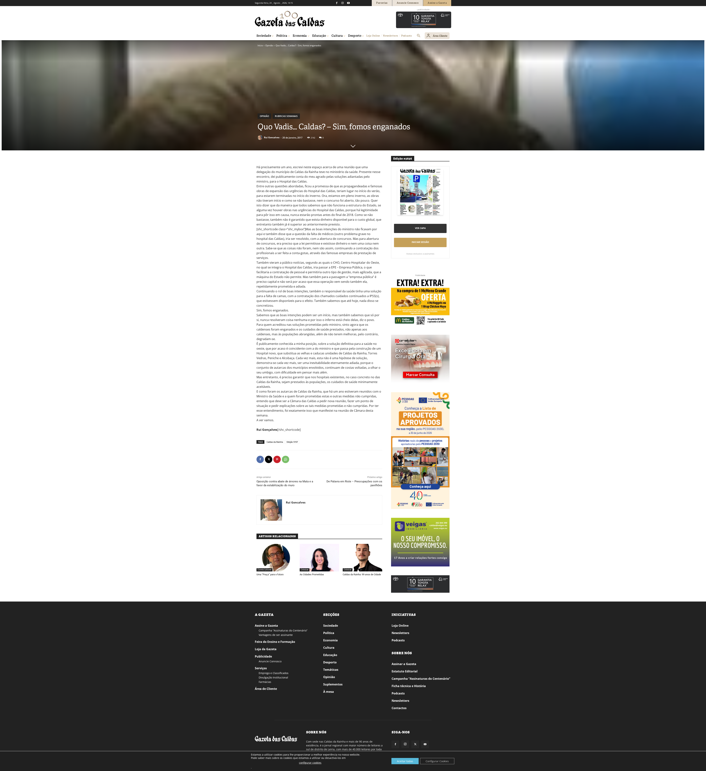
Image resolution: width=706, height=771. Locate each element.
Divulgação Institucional (273, 677)
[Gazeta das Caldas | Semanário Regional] (290, 19)
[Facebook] (336, 3)
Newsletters (400, 633)
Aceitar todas (405, 761)
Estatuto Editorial (405, 671)
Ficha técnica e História (409, 686)
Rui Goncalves (271, 137)
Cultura (328, 648)
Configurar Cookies (437, 761)
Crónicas (304, 569)
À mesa (328, 692)
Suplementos (333, 684)
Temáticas (330, 670)
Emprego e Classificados (273, 673)
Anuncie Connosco (270, 661)
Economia (330, 640)
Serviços (261, 668)
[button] (418, 35)
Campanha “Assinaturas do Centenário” (283, 630)
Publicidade (263, 656)
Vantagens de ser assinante (276, 635)
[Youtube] (348, 3)
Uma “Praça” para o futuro (270, 574)
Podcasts (398, 640)
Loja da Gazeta (266, 649)
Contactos (399, 708)
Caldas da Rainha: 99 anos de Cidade (362, 574)
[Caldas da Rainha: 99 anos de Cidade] (362, 557)
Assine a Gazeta (266, 626)
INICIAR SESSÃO (420, 242)
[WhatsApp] (285, 459)
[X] (268, 459)
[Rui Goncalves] (260, 137)
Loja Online (400, 626)
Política (328, 633)
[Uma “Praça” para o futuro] (276, 557)
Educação (330, 655)
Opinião (269, 45)
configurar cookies (310, 762)
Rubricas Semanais (286, 116)
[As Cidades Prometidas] (319, 557)
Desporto (330, 662)
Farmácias (265, 682)
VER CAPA (420, 228)
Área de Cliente (266, 689)
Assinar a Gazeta (404, 664)
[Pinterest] (277, 459)
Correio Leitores (264, 569)
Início (260, 45)
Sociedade (330, 626)
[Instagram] (342, 3)
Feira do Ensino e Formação (275, 642)
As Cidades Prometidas (312, 574)
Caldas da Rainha (275, 441)
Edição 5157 (292, 441)
